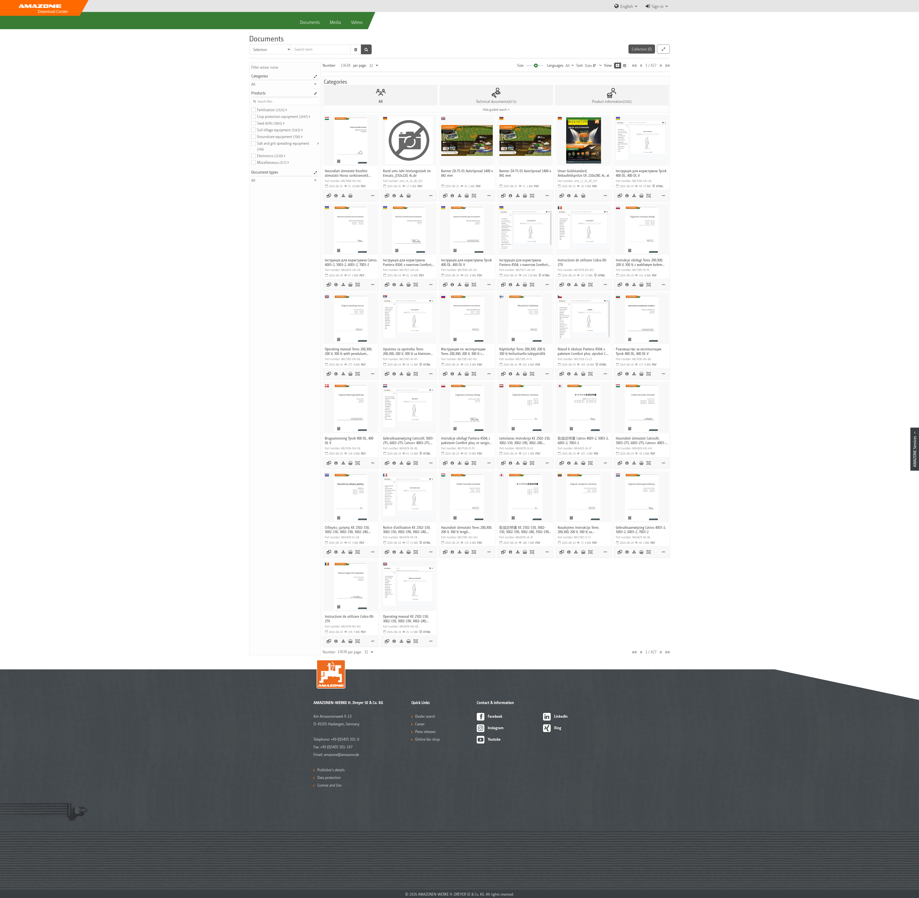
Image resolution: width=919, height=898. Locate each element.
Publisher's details (331, 769)
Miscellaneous (271, 162)
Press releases (425, 731)
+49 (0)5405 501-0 (345, 739)
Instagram (496, 727)
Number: (329, 65)
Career (420, 723)
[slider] (536, 65)
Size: (520, 65)
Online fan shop (427, 739)
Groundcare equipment (278, 136)
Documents (310, 22)
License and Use (329, 785)
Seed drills (269, 123)
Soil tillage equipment (278, 129)
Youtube (494, 739)
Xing (557, 727)
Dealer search (425, 716)
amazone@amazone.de (341, 754)
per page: (360, 65)
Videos (357, 22)
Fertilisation (271, 109)
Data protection (329, 777)
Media (335, 22)
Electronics (270, 155)
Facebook (495, 716)
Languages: (555, 65)
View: (608, 65)
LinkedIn (561, 716)
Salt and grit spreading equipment (283, 146)
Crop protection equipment (282, 116)
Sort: (579, 65)
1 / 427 (650, 65)
